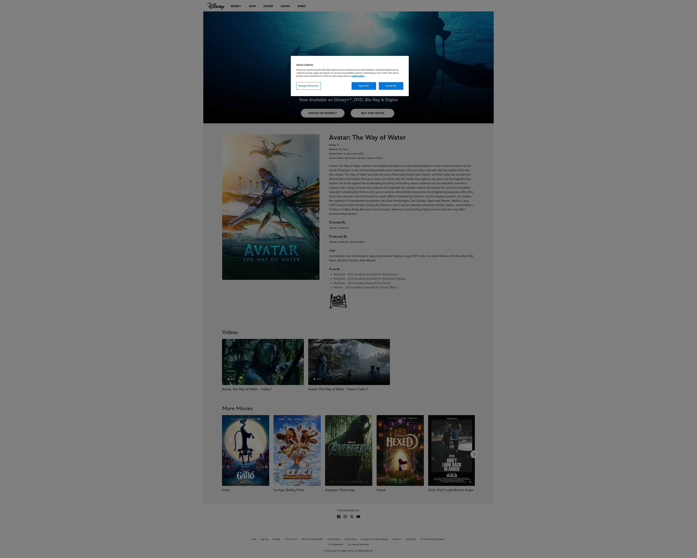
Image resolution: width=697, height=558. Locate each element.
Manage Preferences (308, 86)
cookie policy (357, 76)
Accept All (391, 86)
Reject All (364, 86)
